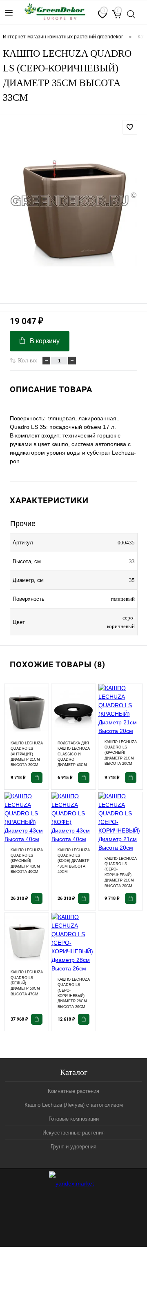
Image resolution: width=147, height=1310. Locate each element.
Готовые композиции (74, 1119)
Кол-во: (28, 360)
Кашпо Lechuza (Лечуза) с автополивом (73, 1105)
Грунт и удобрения (73, 1146)
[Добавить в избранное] (129, 127)
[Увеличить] (73, 200)
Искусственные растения (73, 1133)
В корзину (45, 340)
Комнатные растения (73, 1091)
